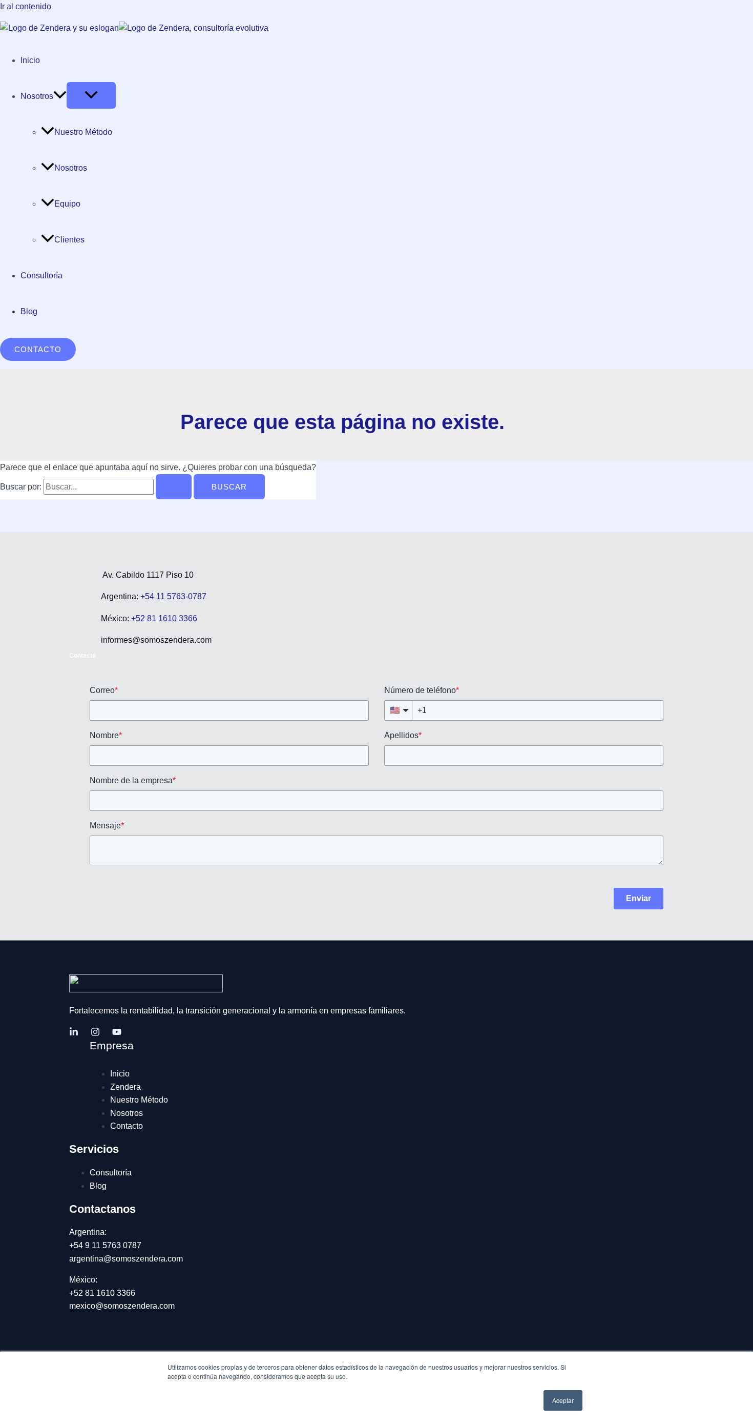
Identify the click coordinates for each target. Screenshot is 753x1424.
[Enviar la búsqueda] (174, 486)
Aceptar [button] (563, 1400)
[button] (60, 96)
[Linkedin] (73, 1033)
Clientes (69, 239)
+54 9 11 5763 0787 (105, 1245)
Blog (28, 311)
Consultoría (41, 275)
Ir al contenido (25, 6)
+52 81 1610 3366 (163, 618)
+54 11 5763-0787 (173, 596)
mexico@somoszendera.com (122, 1305)
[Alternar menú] (91, 95)
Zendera (125, 1087)
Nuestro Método (83, 132)
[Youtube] (116, 1033)
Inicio (30, 60)
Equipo (67, 203)
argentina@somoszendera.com (126, 1258)
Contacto (126, 1126)
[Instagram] (95, 1033)
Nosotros (36, 96)
